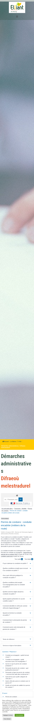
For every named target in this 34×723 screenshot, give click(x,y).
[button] (17, 563)
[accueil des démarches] (17, 495)
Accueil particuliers (7, 508)
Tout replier (18, 559)
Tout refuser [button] (7, 719)
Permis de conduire (11, 696)
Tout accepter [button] (19, 715)
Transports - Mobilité (20, 508)
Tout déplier (28, 559)
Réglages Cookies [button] (8, 715)
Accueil (6, 441)
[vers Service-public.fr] (20, 504)
